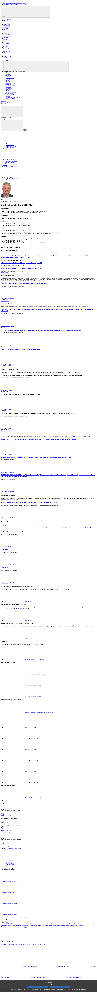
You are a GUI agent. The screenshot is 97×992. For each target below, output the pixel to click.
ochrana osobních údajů (62, 989)
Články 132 (73, 436)
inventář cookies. (82, 989)
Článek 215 (79, 306)
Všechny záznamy (5, 272)
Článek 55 (30, 280)
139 (79, 436)
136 (77, 436)
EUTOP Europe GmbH (6, 815)
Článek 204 (47, 253)
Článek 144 (83, 527)
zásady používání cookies (73, 989)
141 (16, 608)
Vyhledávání (3, 103)
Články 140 (12, 608)
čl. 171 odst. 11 (54, 253)
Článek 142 (8, 499)
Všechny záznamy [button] (5, 846)
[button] (49, 138)
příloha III (88, 527)
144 (82, 436)
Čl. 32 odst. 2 (60, 589)
